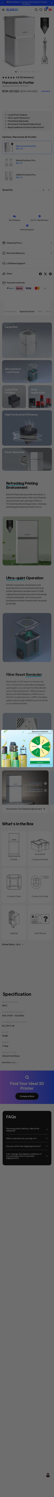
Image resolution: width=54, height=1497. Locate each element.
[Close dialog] (51, 731)
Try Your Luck (40, 762)
